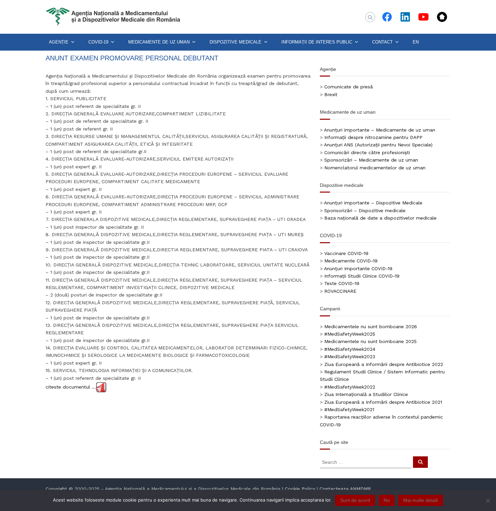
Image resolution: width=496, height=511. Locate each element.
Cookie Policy (300, 488)
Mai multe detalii (420, 500)
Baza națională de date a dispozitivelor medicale (380, 218)
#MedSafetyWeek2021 (349, 409)
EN (416, 42)
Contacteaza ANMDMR (345, 488)
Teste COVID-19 (341, 283)
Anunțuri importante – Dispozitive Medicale (373, 202)
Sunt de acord (355, 500)
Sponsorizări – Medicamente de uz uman (371, 160)
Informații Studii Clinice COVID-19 (361, 276)
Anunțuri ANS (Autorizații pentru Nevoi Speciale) (378, 144)
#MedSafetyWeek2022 (349, 387)
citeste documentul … (71, 387)
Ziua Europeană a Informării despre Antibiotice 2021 (383, 402)
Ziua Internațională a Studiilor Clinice (366, 394)
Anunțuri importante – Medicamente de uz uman (379, 130)
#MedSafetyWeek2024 (349, 349)
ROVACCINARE (340, 291)
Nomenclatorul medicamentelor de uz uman (374, 167)
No (387, 500)
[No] (487, 500)
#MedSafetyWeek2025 (349, 334)
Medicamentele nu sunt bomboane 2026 (370, 326)
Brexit (330, 94)
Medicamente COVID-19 (351, 260)
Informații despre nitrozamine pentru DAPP (373, 137)
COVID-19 (98, 42)
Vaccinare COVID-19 (346, 253)
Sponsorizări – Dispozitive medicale (365, 210)
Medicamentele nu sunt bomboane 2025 (370, 341)
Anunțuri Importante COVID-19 (358, 268)
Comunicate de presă (348, 86)
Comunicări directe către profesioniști (367, 152)
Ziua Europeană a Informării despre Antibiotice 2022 (383, 364)
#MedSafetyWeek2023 (349, 356)
